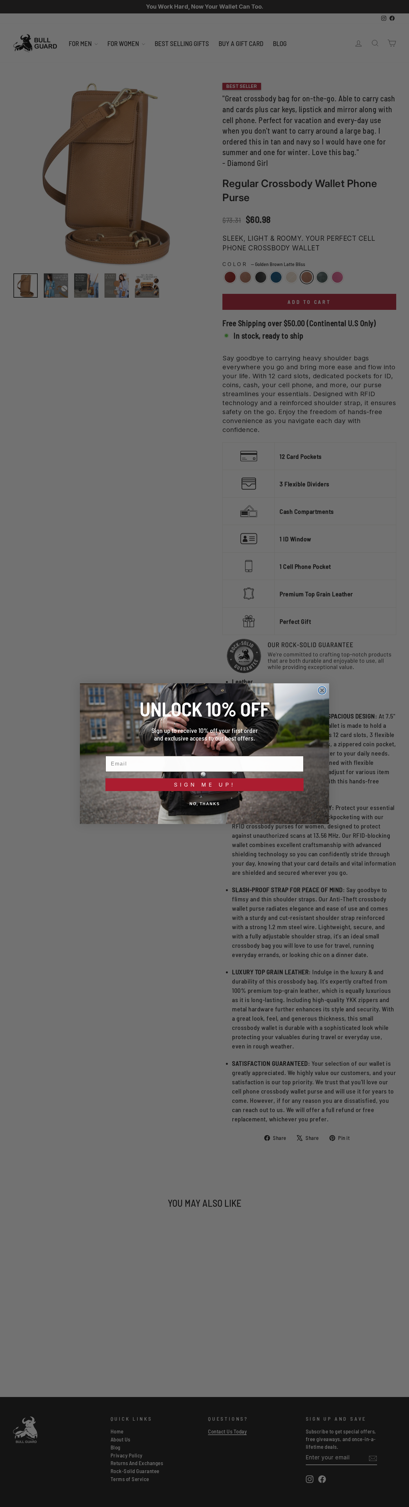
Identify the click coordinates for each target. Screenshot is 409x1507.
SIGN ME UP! (204, 784)
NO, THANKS (204, 804)
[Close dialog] (322, 690)
